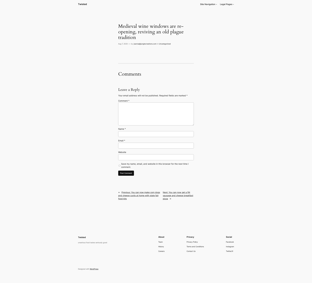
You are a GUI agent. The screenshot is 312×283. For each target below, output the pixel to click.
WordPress (94, 269)
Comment (123, 101)
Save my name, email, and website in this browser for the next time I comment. (155, 165)
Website (122, 152)
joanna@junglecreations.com (145, 44)
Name (122, 129)
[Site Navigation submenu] (216, 4)
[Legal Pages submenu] (233, 4)
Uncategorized (165, 44)
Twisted (82, 4)
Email (121, 140)
